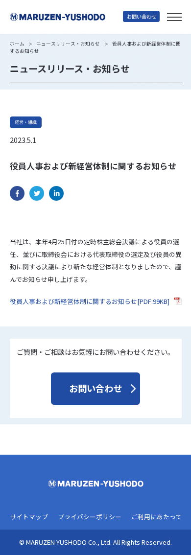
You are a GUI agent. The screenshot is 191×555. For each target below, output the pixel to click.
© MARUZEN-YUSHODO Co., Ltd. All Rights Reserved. (95, 542)
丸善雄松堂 (66, 17)
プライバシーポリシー (89, 517)
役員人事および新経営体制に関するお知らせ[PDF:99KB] (89, 301)
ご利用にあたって (156, 517)
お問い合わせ (141, 16)
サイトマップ (29, 517)
